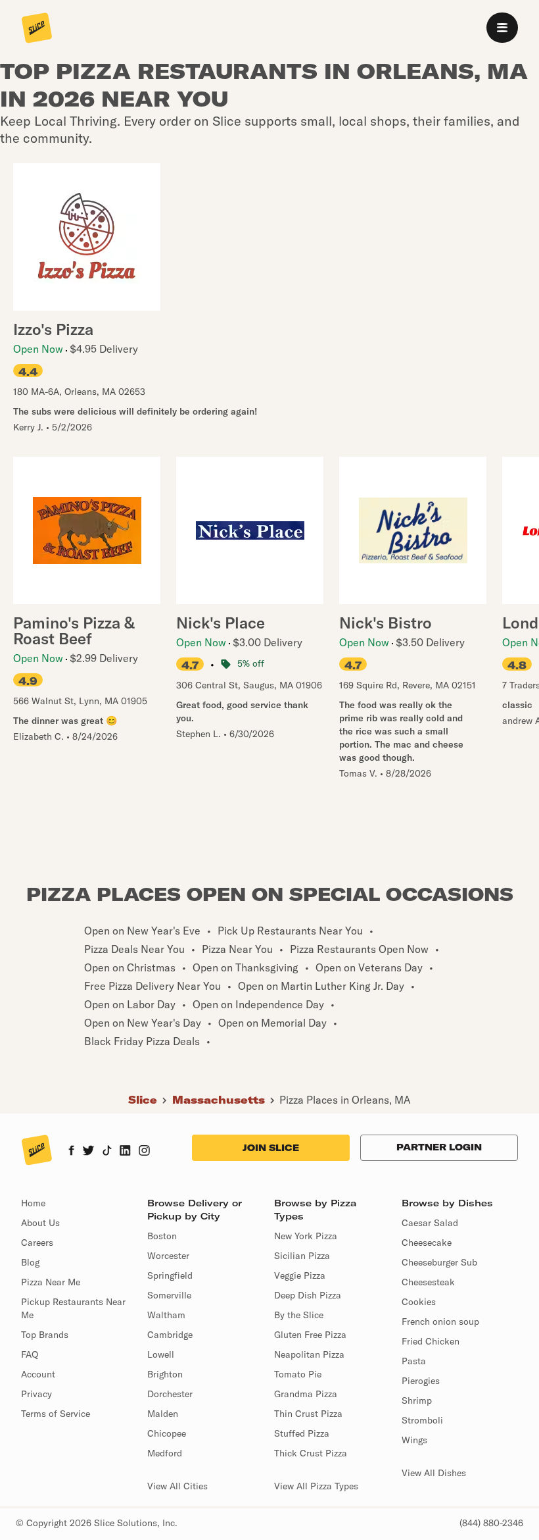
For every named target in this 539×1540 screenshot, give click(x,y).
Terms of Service (55, 1414)
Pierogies (421, 1381)
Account (38, 1374)
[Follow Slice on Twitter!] (88, 1151)
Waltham (166, 1315)
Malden (162, 1414)
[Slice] (37, 29)
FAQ (29, 1354)
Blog (30, 1262)
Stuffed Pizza (301, 1433)
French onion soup (440, 1321)
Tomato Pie (297, 1374)
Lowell (160, 1354)
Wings (414, 1440)
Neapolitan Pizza (309, 1354)
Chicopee (166, 1433)
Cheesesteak (428, 1282)
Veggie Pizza (299, 1275)
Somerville (169, 1295)
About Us (40, 1223)
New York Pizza (305, 1236)
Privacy (36, 1394)
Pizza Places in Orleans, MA (345, 1099)
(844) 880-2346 (491, 1523)
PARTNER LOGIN (439, 1147)
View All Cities (177, 1486)
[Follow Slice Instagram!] (145, 1151)
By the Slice (298, 1315)
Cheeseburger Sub (439, 1262)
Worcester (168, 1256)
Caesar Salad (430, 1223)
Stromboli (422, 1420)
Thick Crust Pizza (310, 1453)
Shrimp (417, 1400)
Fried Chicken (430, 1341)
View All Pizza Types (316, 1486)
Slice (142, 1099)
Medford (164, 1453)
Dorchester (170, 1394)
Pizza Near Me (50, 1282)
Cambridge (170, 1335)
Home (33, 1203)
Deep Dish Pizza (307, 1295)
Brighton (165, 1374)
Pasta (414, 1361)
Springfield (170, 1275)
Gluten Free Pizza (310, 1335)
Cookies (419, 1302)
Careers (37, 1242)
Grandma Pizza (305, 1394)
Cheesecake (427, 1242)
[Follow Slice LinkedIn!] (125, 1151)
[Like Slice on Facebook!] (71, 1151)
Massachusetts (218, 1099)
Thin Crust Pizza (308, 1414)
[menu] (502, 28)
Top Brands (44, 1335)
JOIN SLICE (271, 1148)
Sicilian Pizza (302, 1256)
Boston (162, 1236)
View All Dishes (434, 1473)
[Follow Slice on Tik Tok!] (107, 1151)
